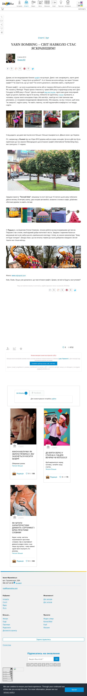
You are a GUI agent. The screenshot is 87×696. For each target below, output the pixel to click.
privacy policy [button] (9, 692)
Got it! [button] (74, 690)
